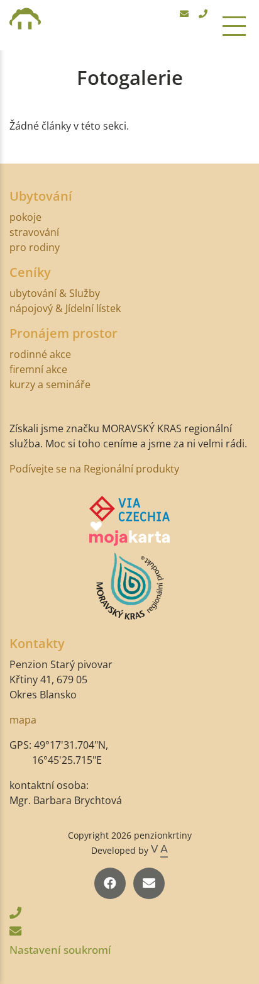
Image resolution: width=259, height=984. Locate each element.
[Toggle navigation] (234, 25)
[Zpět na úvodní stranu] (25, 25)
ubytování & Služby (54, 293)
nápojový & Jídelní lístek (65, 308)
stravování (34, 232)
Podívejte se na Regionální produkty (94, 469)
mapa (22, 720)
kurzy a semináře (50, 384)
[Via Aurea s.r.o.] (159, 850)
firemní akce (38, 369)
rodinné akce (40, 354)
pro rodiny (34, 247)
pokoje (25, 217)
